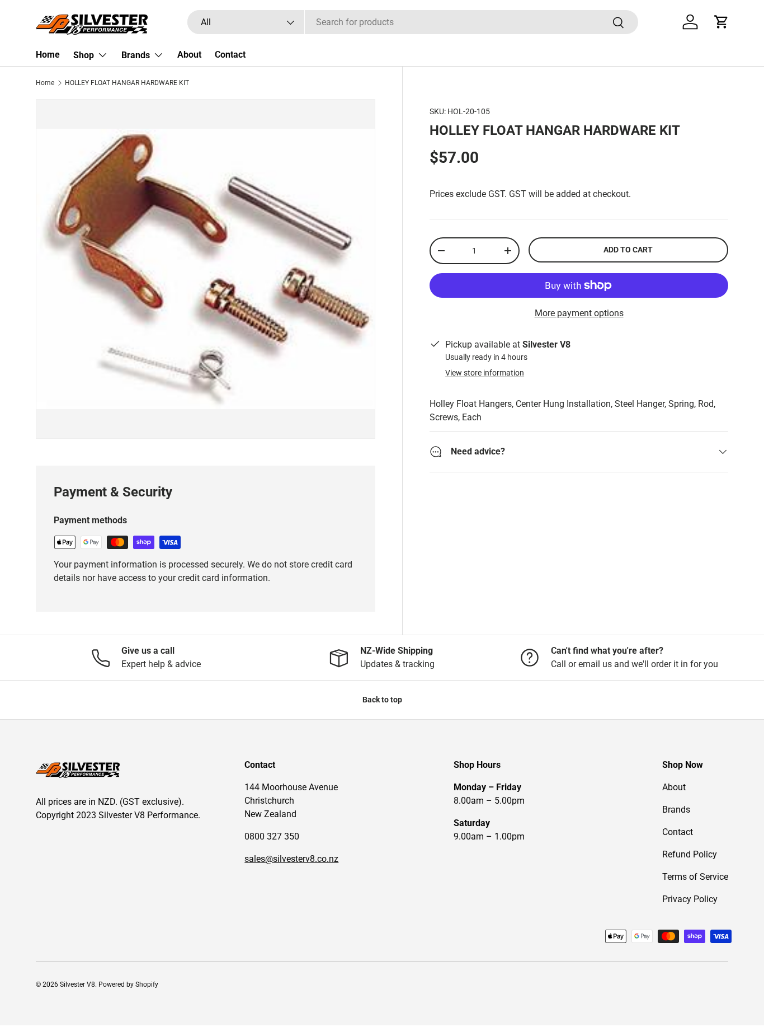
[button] (721, 22)
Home (48, 54)
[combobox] (413, 22)
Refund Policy (689, 854)
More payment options (579, 313)
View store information (484, 372)
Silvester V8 (77, 984)
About (189, 54)
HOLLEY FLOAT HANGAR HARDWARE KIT (127, 82)
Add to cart (628, 249)
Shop (83, 55)
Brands (135, 55)
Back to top (382, 699)
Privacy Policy (690, 899)
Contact (230, 54)
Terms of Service (695, 876)
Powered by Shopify (128, 984)
